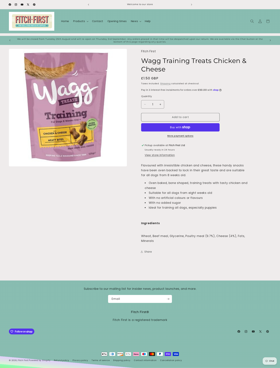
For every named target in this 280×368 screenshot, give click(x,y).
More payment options (180, 135)
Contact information (145, 360)
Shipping (165, 83)
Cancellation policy (171, 360)
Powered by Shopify (39, 360)
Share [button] (148, 251)
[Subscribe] (168, 299)
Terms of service (101, 360)
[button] (80, 21)
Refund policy (61, 360)
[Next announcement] (191, 4)
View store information (160, 155)
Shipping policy (121, 360)
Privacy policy (80, 360)
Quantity (146, 96)
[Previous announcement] (88, 4)
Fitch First (23, 360)
